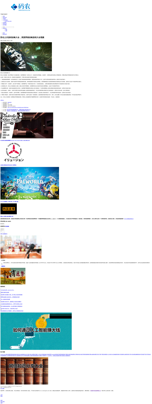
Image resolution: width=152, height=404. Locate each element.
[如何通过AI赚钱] (36, 349)
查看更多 (3, 266)
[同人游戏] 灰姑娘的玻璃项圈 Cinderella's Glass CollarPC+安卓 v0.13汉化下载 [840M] (15, 140)
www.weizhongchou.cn (128, 218)
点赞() (2, 100)
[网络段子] (20, 258)
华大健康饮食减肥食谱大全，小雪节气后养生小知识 (11, 303)
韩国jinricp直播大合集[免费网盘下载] (6, 216)
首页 (4, 16)
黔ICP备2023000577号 (7, 387)
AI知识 (4, 18)
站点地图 (2, 388)
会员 (5, 28)
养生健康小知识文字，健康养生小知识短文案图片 (10, 301)
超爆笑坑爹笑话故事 (4, 292)
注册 (6, 30)
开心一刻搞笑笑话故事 (5, 299)
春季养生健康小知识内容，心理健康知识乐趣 (9, 297)
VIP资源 (4, 22)
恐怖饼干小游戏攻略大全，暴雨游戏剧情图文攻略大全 (18, 110)
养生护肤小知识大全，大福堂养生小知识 (9, 308)
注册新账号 (5, 233)
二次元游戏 (5, 20)
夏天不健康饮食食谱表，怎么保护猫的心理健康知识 (11, 306)
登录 (6, 29)
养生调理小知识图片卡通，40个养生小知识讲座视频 (11, 294)
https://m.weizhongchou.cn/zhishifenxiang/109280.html (18, 107)
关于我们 (5, 24)
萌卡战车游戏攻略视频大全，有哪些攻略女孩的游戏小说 (18, 109)
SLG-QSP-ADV (8, 21)
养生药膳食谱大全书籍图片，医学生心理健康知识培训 (11, 310)
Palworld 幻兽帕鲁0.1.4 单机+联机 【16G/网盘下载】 (9, 201)
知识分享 (5, 17)
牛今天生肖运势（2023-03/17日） (7, 290)
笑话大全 (5, 23)
